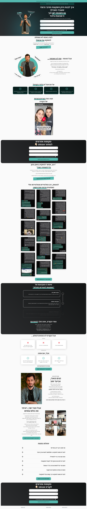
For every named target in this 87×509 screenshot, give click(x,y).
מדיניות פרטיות (64, 507)
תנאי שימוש (23, 507)
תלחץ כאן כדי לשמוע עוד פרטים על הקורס (31, 438)
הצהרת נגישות (48, 507)
